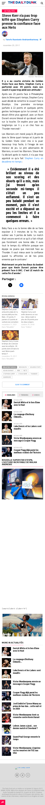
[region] (22, 625)
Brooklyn (23, 367)
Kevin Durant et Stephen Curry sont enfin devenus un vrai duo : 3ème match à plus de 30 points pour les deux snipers (29, 315)
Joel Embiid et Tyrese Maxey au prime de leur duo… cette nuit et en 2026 (27, 706)
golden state (35, 367)
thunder (33, 373)
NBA (18, 370)
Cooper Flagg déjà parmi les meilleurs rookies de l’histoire (27, 451)
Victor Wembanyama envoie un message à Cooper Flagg (27, 439)
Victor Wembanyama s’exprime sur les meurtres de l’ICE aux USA (26, 750)
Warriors (7, 377)
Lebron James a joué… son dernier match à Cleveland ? (25, 727)
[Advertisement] (22, 528)
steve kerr (22, 373)
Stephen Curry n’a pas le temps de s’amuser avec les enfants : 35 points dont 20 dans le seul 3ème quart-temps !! (10, 347)
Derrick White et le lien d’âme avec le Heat (27, 403)
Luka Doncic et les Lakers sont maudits (28, 427)
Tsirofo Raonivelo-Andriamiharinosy (22, 39)
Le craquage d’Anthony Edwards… (24, 415)
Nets (25, 370)
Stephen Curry (9, 373)
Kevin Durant (8, 370)
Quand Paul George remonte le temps (26, 738)
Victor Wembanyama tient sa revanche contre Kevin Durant (26, 715)
